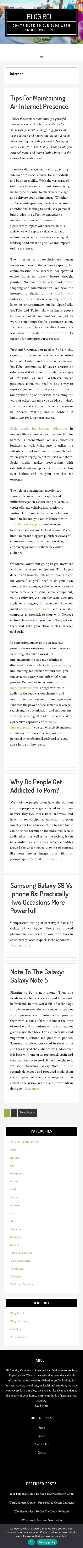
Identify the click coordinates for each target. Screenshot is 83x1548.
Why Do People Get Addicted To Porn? (36, 785)
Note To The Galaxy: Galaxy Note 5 (37, 975)
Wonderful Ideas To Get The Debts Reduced (41, 1512)
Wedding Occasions (22, 1284)
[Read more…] (52, 859)
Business (15, 1158)
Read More (41, 1406)
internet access (39, 609)
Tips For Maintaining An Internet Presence (39, 102)
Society (14, 1245)
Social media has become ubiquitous (38, 428)
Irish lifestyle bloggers (25, 524)
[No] (78, 1536)
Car (12, 1166)
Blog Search (17, 1313)
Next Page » (27, 1113)
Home (14, 1197)
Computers (17, 1174)
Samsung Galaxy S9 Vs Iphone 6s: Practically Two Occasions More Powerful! (41, 898)
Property (15, 1229)
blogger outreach (58, 665)
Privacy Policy (41, 1444)
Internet (15, 1205)
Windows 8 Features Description (41, 1520)
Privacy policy (47, 1542)
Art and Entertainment (24, 1142)
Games (14, 1182)
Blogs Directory (19, 1321)
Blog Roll (41, 16)
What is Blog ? (19, 1337)
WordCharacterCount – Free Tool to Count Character (41, 1503)
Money (14, 1221)
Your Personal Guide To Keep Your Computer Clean (41, 1494)
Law (12, 1213)
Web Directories (20, 1261)
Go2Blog (15, 1329)
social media (64, 293)
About (41, 1435)
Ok (31, 1542)
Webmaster (17, 1269)
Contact (41, 1452)
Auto (13, 1150)
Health (14, 1189)
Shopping (16, 1237)
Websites (15, 1277)
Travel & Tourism (21, 1253)
